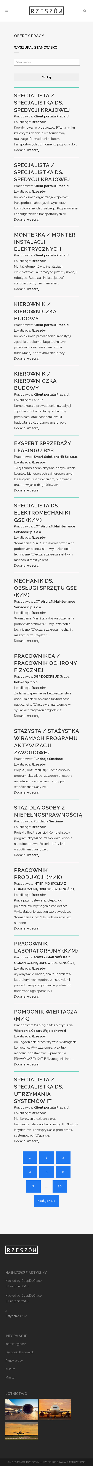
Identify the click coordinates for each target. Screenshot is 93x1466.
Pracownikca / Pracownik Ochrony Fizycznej (45, 663)
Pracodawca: (41, 116)
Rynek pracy (14, 1360)
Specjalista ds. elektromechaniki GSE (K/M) (42, 512)
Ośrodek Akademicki (19, 1352)
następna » (46, 1201)
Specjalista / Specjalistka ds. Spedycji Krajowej (42, 102)
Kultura (10, 1369)
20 (60, 1186)
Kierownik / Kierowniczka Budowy (35, 311)
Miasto (9, 1377)
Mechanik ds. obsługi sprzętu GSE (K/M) (45, 588)
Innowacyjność (15, 1344)
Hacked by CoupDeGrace (23, 1280)
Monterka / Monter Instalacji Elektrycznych (44, 242)
